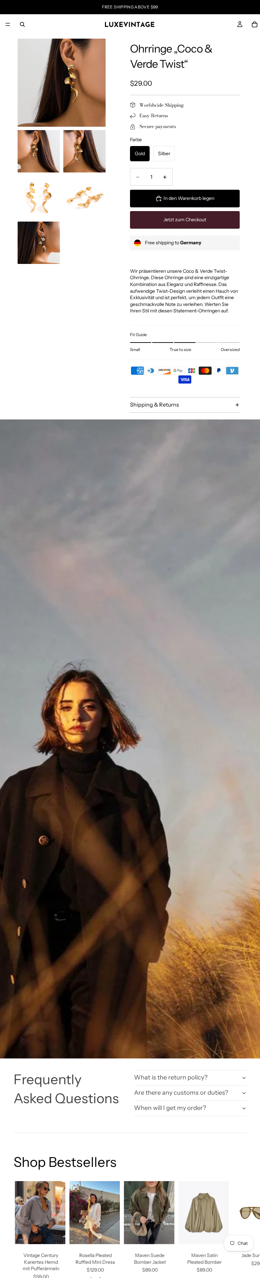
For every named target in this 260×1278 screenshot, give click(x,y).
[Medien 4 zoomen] (39, 197)
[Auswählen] (55, 1234)
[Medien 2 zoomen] (39, 151)
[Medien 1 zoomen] (62, 83)
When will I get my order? (170, 1108)
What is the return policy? (171, 1077)
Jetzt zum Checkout (185, 220)
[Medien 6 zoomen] (39, 243)
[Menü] (8, 24)
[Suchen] (22, 24)
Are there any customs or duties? (181, 1092)
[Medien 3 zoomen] (84, 151)
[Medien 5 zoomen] (84, 197)
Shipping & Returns (154, 404)
